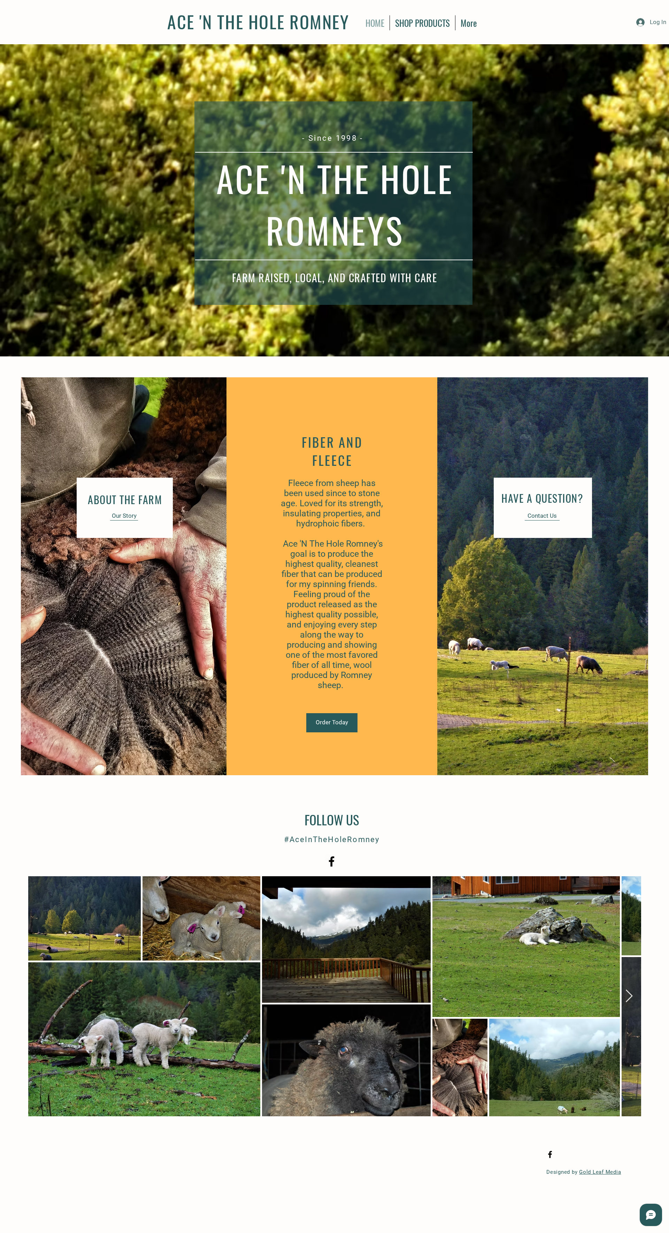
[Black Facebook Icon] (550, 1154)
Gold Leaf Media (600, 1172)
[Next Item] (629, 996)
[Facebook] (331, 861)
